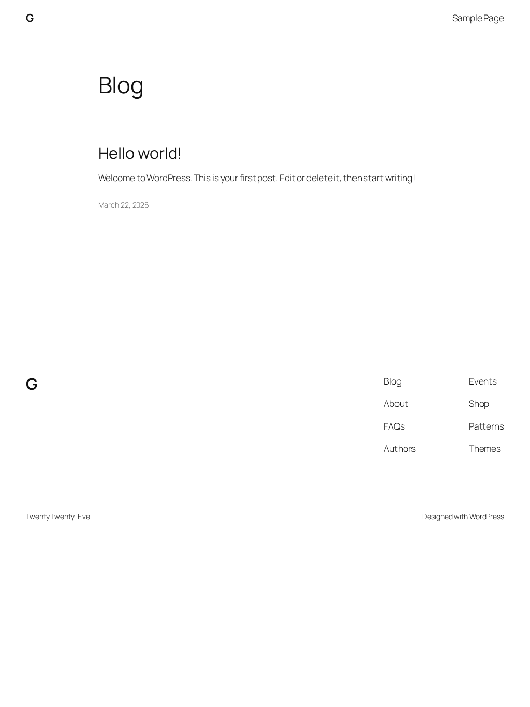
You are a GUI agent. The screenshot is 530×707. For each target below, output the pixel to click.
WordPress (486, 516)
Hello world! (140, 153)
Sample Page (478, 17)
